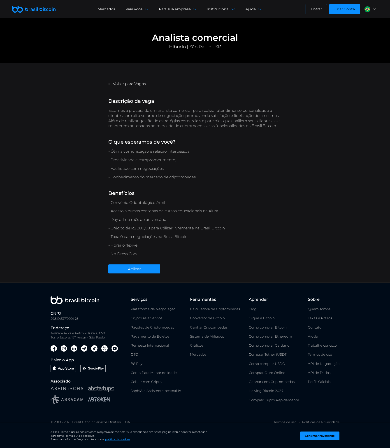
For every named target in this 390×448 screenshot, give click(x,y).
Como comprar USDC (267, 364)
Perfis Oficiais (319, 382)
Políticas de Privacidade (320, 422)
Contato (314, 327)
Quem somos (319, 309)
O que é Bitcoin (262, 318)
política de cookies (117, 439)
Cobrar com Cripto (146, 382)
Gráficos (196, 345)
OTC (134, 354)
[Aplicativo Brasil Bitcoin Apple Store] (63, 369)
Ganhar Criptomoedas (209, 327)
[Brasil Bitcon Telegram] (84, 349)
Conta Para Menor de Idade (154, 373)
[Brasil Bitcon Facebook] (54, 349)
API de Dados (319, 373)
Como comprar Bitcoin (268, 327)
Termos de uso (320, 354)
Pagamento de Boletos (150, 336)
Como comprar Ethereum (270, 336)
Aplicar (134, 269)
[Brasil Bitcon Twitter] (104, 349)
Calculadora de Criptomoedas (215, 309)
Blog (252, 309)
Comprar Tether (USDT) (268, 354)
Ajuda (313, 336)
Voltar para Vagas (129, 84)
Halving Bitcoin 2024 (266, 391)
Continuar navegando (320, 435)
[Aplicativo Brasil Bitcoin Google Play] (93, 369)
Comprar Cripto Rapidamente (274, 400)
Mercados (106, 9)
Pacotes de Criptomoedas (152, 327)
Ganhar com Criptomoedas (272, 382)
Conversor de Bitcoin (207, 318)
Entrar (316, 9)
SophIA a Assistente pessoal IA (156, 391)
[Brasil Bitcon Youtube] (114, 349)
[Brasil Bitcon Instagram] (64, 349)
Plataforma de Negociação (153, 309)
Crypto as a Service (146, 318)
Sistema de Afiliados (207, 336)
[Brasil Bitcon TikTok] (94, 349)
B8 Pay (136, 364)
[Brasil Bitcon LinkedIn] (74, 349)
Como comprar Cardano (269, 345)
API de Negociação (323, 364)
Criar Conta (344, 9)
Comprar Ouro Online (267, 373)
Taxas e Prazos (320, 318)
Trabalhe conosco (322, 345)
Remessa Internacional (150, 345)
